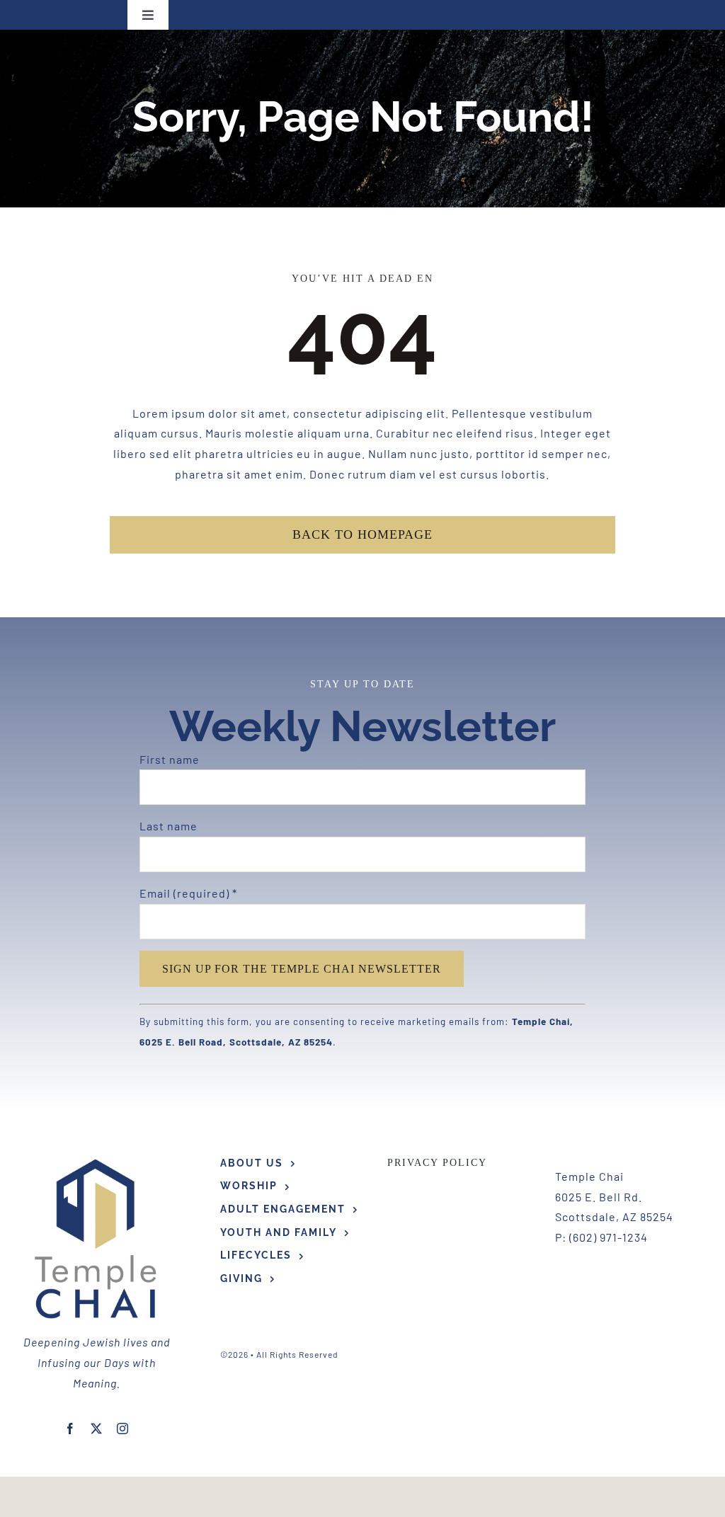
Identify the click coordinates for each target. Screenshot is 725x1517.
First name (169, 759)
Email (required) (188, 893)
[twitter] (97, 1428)
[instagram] (123, 1428)
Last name (168, 825)
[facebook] (70, 1428)
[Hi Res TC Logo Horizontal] (96, 1160)
